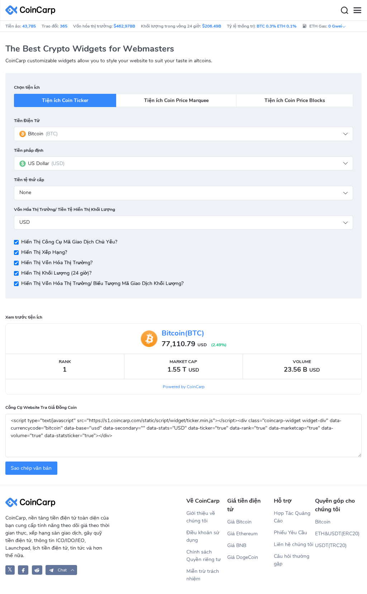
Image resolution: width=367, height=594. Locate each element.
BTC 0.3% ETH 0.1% (276, 26)
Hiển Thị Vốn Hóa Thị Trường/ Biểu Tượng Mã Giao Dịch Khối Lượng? (102, 283)
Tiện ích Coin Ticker (65, 100)
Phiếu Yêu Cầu (290, 532)
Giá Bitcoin (239, 521)
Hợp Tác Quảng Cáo (292, 517)
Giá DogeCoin (242, 557)
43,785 (29, 26)
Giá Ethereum (242, 533)
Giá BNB (236, 545)
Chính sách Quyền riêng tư (203, 556)
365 (63, 26)
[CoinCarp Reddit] (37, 569)
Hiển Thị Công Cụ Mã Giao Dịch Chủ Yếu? (69, 241)
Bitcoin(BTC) (183, 333)
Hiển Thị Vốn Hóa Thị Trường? (56, 262)
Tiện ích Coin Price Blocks (294, 100)
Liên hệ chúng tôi (293, 544)
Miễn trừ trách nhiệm (202, 575)
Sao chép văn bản (31, 468)
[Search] (344, 10)
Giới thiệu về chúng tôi (200, 517)
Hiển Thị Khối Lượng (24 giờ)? (56, 273)
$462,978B (124, 26)
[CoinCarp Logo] (32, 10)
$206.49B (211, 26)
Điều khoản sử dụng (202, 536)
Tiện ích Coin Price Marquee (176, 100)
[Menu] (357, 10)
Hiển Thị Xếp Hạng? (44, 252)
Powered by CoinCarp (184, 387)
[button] (61, 570)
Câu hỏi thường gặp (291, 560)
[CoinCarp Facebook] (23, 569)
